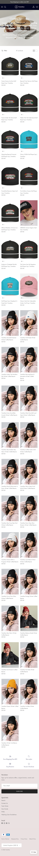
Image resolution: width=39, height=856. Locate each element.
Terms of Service (5, 839)
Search (3, 800)
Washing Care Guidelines (9, 815)
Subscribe (19, 791)
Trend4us (8, 850)
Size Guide (4, 809)
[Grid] (34, 51)
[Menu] (2, 7)
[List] (36, 51)
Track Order (4, 806)
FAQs (3, 812)
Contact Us (4, 803)
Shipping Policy (15, 839)
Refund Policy (32, 839)
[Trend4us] (19, 7)
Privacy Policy (24, 839)
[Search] (6, 7)
